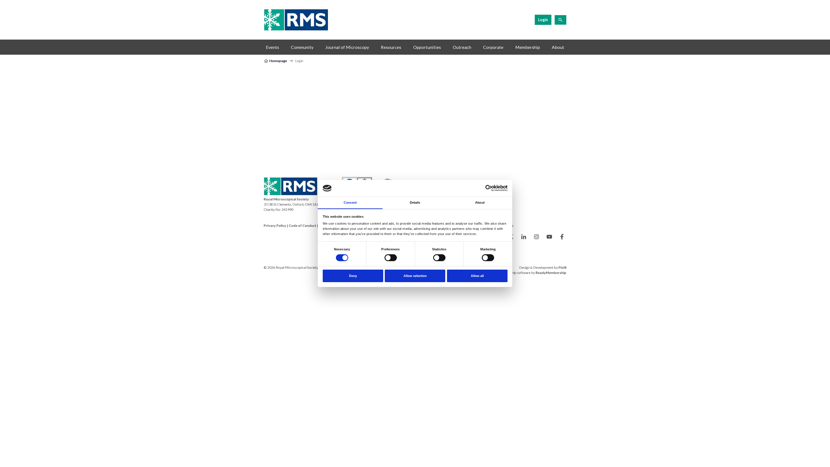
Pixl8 (562, 267)
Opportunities (427, 47)
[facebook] (562, 236)
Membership (527, 47)
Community (302, 47)
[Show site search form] (560, 20)
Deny (353, 276)
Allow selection (415, 276)
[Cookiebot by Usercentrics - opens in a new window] (489, 188)
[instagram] (536, 236)
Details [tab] (415, 202)
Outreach (462, 47)
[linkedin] (523, 236)
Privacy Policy (275, 225)
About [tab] (480, 202)
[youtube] (549, 236)
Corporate (493, 47)
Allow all (477, 276)
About (558, 47)
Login (543, 19)
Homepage (278, 61)
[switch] (391, 257)
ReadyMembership (551, 272)
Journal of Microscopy (347, 47)
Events (272, 47)
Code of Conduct (302, 225)
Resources (391, 47)
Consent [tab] (350, 202)
